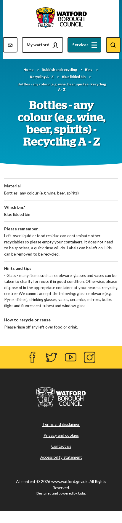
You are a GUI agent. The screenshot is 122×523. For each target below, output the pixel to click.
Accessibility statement (61, 457)
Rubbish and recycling (59, 69)
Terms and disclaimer (61, 424)
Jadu (81, 493)
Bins (88, 69)
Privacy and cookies (61, 435)
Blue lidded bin (74, 76)
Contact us (61, 446)
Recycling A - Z (42, 76)
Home (28, 69)
